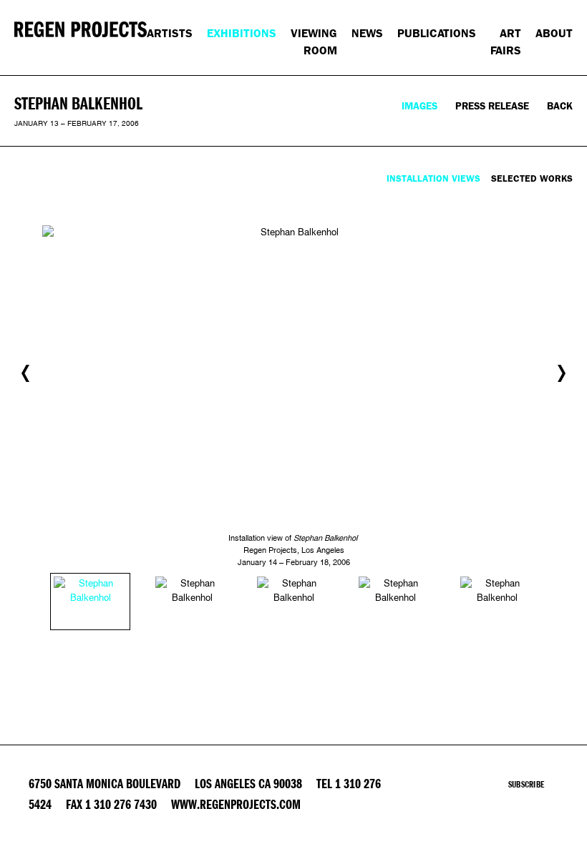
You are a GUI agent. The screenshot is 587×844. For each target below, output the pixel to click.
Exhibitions (241, 33)
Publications (436, 33)
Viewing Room (314, 41)
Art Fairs (505, 41)
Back (560, 106)
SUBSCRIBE (526, 785)
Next (562, 373)
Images (419, 106)
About (554, 33)
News (367, 33)
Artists (170, 33)
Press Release (492, 106)
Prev (25, 373)
